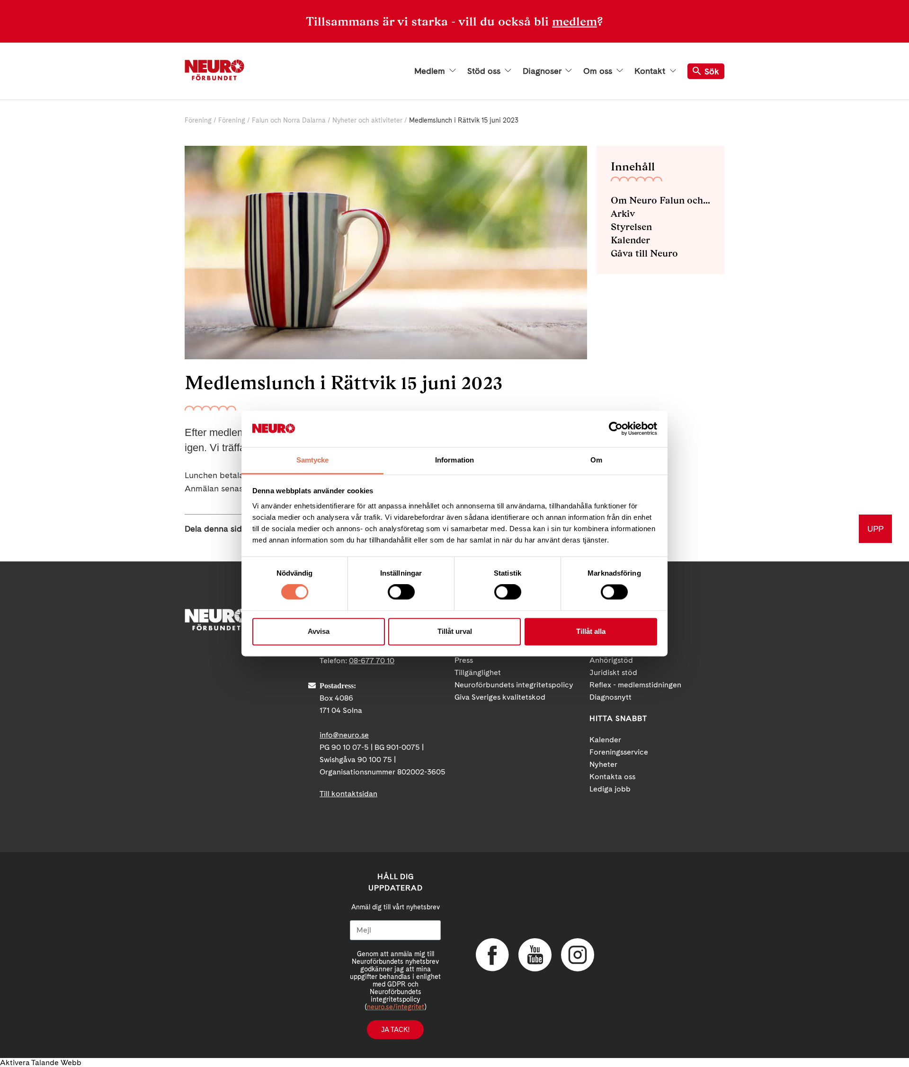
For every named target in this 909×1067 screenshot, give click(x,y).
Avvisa (319, 631)
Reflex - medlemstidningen (635, 684)
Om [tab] (596, 460)
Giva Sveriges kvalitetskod (499, 697)
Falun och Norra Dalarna (289, 120)
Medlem (430, 71)
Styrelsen (631, 226)
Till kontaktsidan (348, 793)
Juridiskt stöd (613, 672)
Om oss (599, 71)
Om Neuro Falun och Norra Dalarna (660, 200)
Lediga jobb (610, 788)
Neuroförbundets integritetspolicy (513, 684)
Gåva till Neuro (644, 253)
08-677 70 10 (371, 660)
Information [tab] (454, 460)
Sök (711, 71)
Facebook (492, 954)
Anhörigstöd (611, 660)
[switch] (401, 592)
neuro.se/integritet (395, 1007)
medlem (574, 21)
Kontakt (651, 71)
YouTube (535, 954)
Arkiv (623, 213)
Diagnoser (543, 71)
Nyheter (603, 764)
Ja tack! (395, 1029)
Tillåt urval (454, 631)
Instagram (577, 954)
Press (463, 660)
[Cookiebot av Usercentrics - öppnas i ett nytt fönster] (615, 429)
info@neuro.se (344, 734)
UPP (875, 529)
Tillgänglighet (477, 672)
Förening (198, 120)
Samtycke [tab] (312, 460)
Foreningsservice (618, 751)
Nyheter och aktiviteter (367, 120)
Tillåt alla (591, 631)
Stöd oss (485, 71)
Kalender (630, 240)
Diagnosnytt (610, 697)
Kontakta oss (612, 776)
